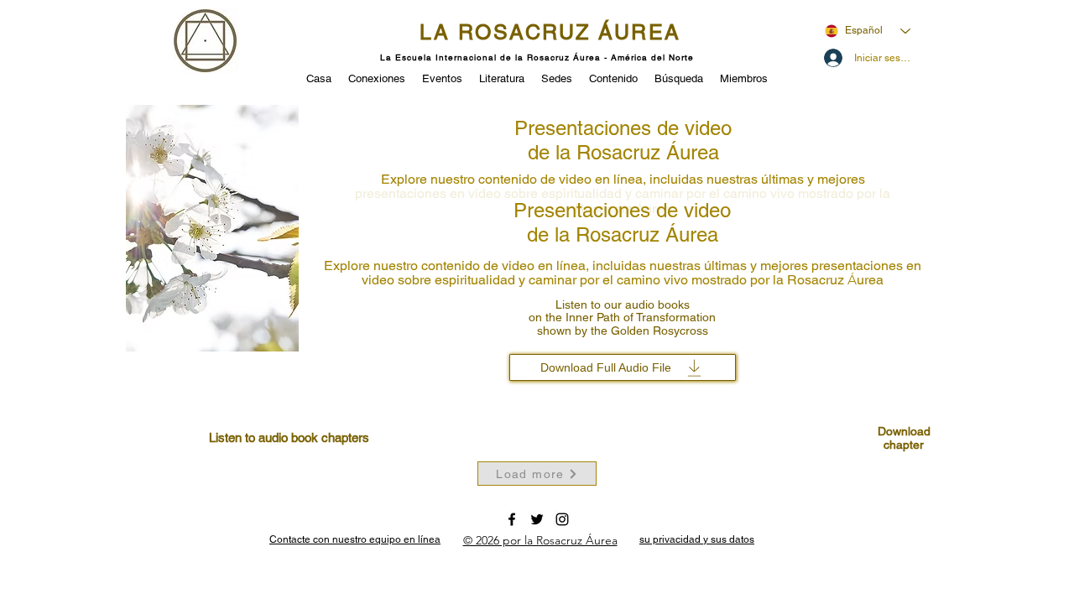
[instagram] (562, 519)
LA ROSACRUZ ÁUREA (550, 32)
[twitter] (537, 519)
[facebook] (511, 519)
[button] (442, 77)
